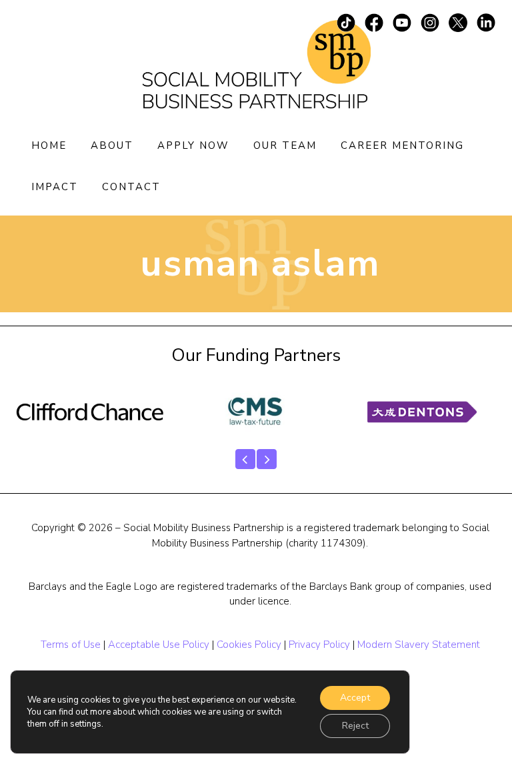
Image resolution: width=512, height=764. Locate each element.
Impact (54, 187)
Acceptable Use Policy (158, 644)
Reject (355, 725)
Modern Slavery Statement (418, 644)
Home (49, 145)
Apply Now (193, 145)
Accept (355, 697)
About (112, 145)
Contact (131, 187)
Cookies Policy (249, 644)
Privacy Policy (319, 644)
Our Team (285, 145)
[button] (245, 459)
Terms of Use (71, 644)
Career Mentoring (402, 145)
